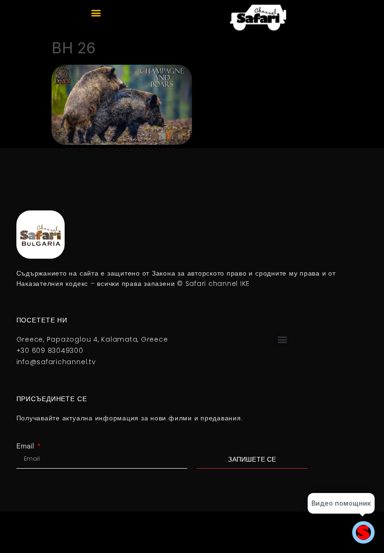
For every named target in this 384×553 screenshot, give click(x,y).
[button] (96, 12)
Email (26, 446)
